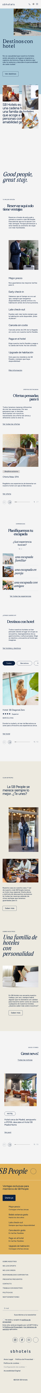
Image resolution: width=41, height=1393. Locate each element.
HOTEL (10, 1114)
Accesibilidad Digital (12, 1371)
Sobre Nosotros (10, 1261)
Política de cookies (11, 1363)
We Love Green (9, 1270)
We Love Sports (9, 1266)
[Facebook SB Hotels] (22, 1339)
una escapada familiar (24, 558)
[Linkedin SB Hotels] (35, 1339)
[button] (4, 502)
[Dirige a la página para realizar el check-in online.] (26, 4)
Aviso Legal (8, 1359)
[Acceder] (33, 4)
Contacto (7, 1284)
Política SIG (8, 1293)
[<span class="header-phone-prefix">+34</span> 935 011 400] (30, 4)
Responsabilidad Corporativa (15, 1275)
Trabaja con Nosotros (13, 1288)
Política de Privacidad (13, 1327)
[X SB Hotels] (28, 1339)
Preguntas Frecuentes (12, 1279)
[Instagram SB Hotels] (15, 1339)
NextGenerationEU (11, 1297)
